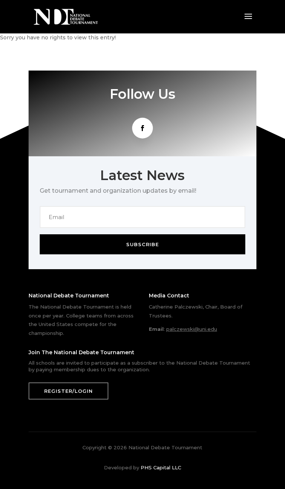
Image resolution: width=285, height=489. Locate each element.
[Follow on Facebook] (142, 128)
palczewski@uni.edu (191, 329)
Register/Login (68, 391)
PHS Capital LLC (161, 467)
